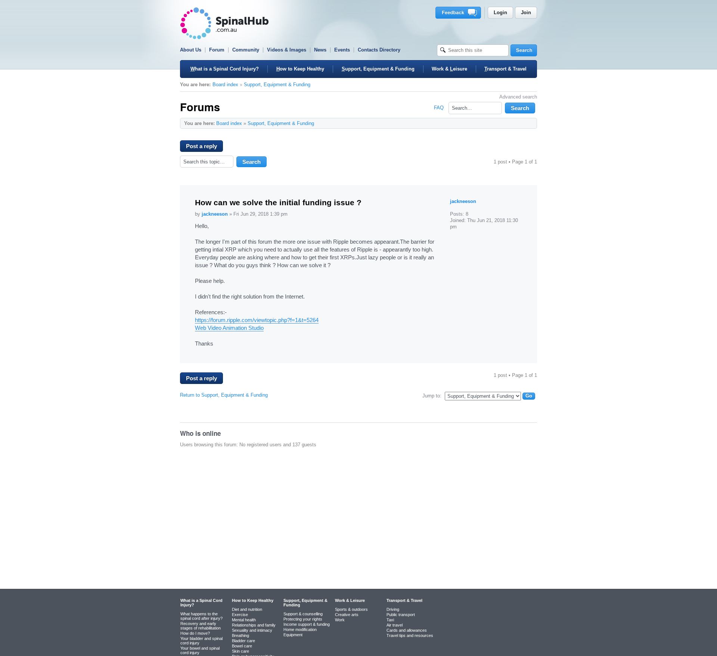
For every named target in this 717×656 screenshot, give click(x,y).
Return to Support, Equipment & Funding (224, 395)
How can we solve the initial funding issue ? (278, 202)
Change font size (527, 123)
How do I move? (195, 633)
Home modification (300, 629)
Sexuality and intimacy (252, 630)
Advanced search (518, 97)
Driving (393, 609)
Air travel (395, 625)
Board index (225, 84)
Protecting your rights (302, 619)
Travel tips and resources (410, 635)
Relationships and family (254, 625)
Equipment (292, 634)
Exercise (240, 614)
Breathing (240, 635)
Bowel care (242, 646)
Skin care (240, 651)
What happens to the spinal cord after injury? (201, 616)
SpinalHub (224, 23)
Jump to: (431, 396)
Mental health (244, 620)
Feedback (459, 13)
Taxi (390, 620)
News (320, 50)
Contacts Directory (379, 50)
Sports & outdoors (351, 609)
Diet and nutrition (247, 609)
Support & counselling (303, 614)
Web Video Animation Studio (229, 328)
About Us (190, 50)
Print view (516, 123)
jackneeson (215, 214)
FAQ (439, 107)
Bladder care (243, 640)
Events (342, 50)
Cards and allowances (407, 630)
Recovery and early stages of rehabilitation (200, 625)
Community (245, 50)
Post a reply (201, 146)
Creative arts (346, 614)
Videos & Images (286, 50)
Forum (216, 50)
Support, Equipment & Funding (277, 84)
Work (340, 620)
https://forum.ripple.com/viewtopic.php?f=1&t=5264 (257, 320)
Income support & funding (306, 624)
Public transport (401, 614)
